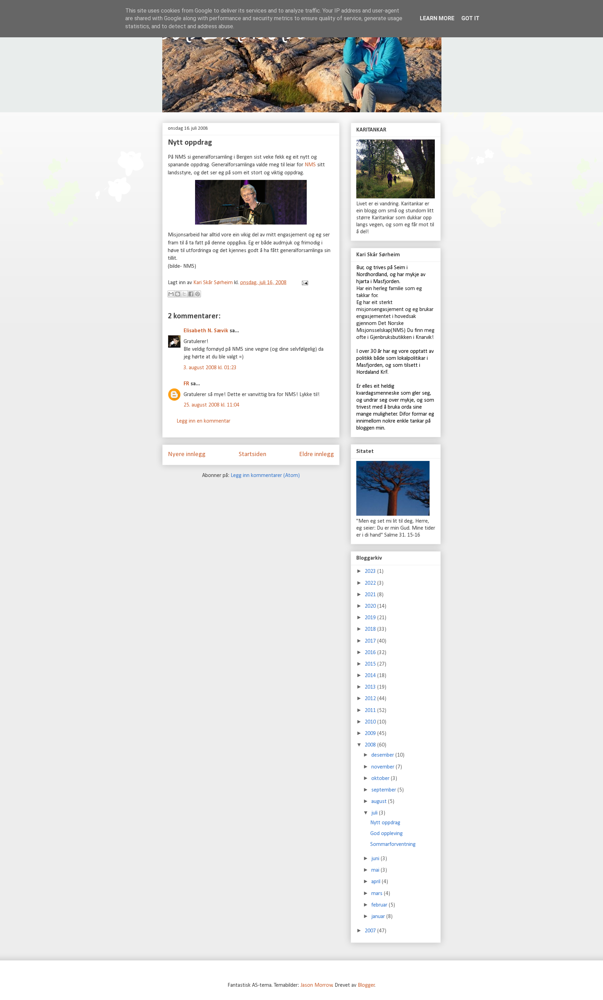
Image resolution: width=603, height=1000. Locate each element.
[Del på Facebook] (190, 293)
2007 (371, 931)
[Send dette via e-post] (171, 293)
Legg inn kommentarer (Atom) (265, 475)
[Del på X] (184, 293)
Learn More (437, 18)
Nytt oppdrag (385, 823)
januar (378, 916)
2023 (371, 571)
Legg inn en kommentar (203, 421)
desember (383, 755)
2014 (371, 676)
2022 (371, 583)
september (384, 790)
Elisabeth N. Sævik (206, 331)
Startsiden (252, 454)
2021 (371, 595)
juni (376, 859)
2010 (371, 722)
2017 (371, 641)
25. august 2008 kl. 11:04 (211, 405)
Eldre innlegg (316, 454)
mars (377, 893)
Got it (470, 18)
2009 (371, 733)
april (376, 882)
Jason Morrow (316, 985)
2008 (371, 745)
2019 (371, 618)
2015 (371, 664)
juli (375, 813)
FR (186, 384)
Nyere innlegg (187, 454)
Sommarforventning (393, 844)
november (383, 767)
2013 (371, 687)
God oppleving (386, 833)
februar (380, 905)
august (379, 801)
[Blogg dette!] (177, 293)
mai (376, 870)
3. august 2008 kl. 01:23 (210, 368)
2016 (371, 653)
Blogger (366, 985)
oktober (381, 778)
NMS (310, 165)
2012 (371, 699)
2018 (371, 629)
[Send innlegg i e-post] (303, 283)
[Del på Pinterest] (197, 293)
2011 (371, 710)
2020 (371, 606)
